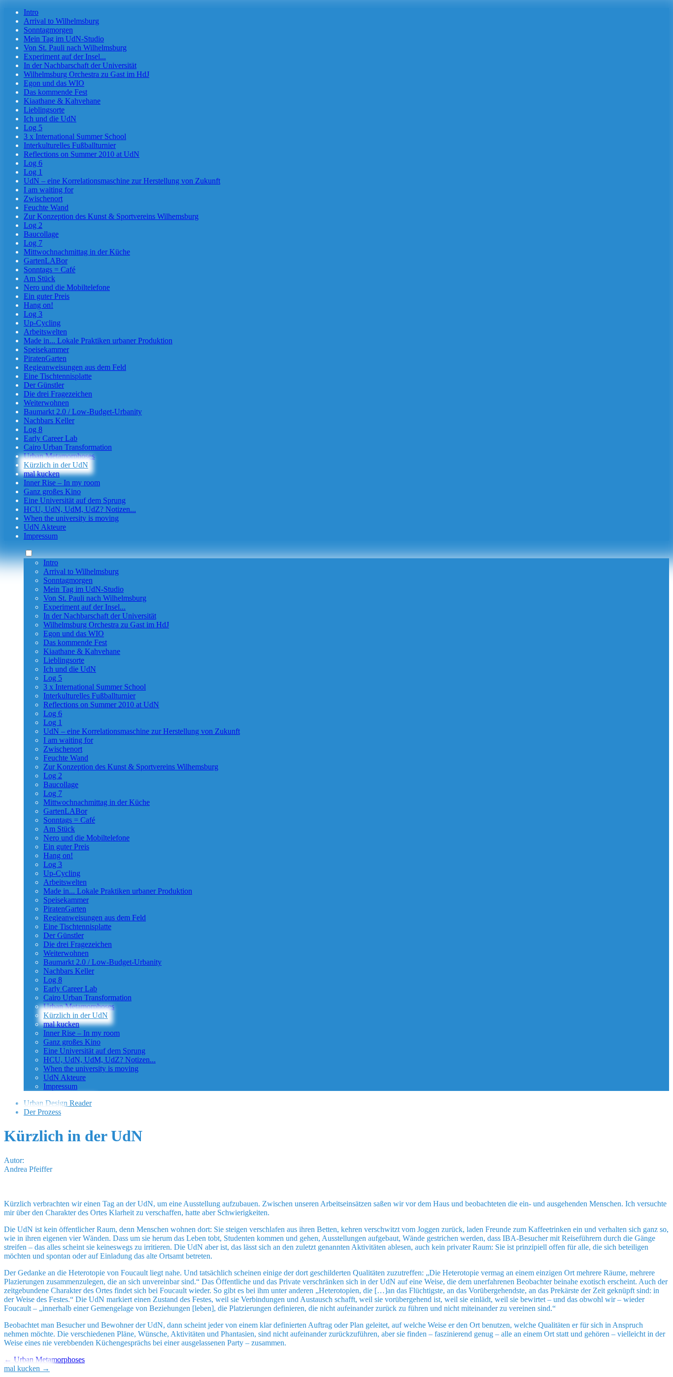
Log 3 (33, 314)
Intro (31, 12)
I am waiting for (48, 189)
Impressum (41, 536)
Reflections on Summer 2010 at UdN (81, 154)
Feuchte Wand (46, 207)
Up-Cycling (42, 323)
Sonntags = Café (49, 269)
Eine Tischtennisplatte (58, 376)
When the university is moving (71, 518)
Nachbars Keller (49, 420)
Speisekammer (46, 349)
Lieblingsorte (44, 110)
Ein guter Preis (46, 296)
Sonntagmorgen (48, 30)
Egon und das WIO (54, 83)
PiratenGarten (45, 358)
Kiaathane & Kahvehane (62, 101)
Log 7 (33, 243)
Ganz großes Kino (52, 491)
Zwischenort (43, 198)
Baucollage (41, 234)
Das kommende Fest (55, 92)
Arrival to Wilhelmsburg (61, 21)
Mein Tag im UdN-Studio (64, 39)
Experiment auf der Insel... (65, 56)
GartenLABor (45, 260)
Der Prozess (42, 1112)
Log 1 (33, 172)
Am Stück (39, 278)
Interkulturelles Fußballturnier (70, 145)
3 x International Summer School (75, 136)
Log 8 (33, 429)
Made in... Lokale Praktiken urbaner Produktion (98, 340)
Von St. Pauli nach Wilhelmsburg (75, 47)
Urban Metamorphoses (59, 456)
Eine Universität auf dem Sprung (75, 500)
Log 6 (33, 163)
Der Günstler (44, 385)
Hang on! (38, 305)
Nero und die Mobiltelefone (67, 287)
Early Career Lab (50, 438)
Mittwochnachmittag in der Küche (77, 252)
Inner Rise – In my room (62, 482)
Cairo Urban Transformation (68, 447)
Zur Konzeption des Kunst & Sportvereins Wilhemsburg (111, 216)
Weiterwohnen (46, 403)
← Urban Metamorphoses (44, 1359)
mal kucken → (27, 1368)
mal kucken (42, 474)
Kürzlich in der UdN (56, 465)
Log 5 (33, 127)
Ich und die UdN (50, 118)
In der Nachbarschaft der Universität (80, 65)
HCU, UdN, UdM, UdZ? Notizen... (80, 509)
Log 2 (33, 225)
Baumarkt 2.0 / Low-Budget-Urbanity (83, 411)
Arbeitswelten (45, 331)
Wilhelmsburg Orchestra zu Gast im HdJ (86, 74)
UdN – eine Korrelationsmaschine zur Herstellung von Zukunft (122, 181)
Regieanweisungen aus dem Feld (75, 367)
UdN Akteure (45, 527)
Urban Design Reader (58, 1103)
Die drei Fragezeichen (58, 394)
